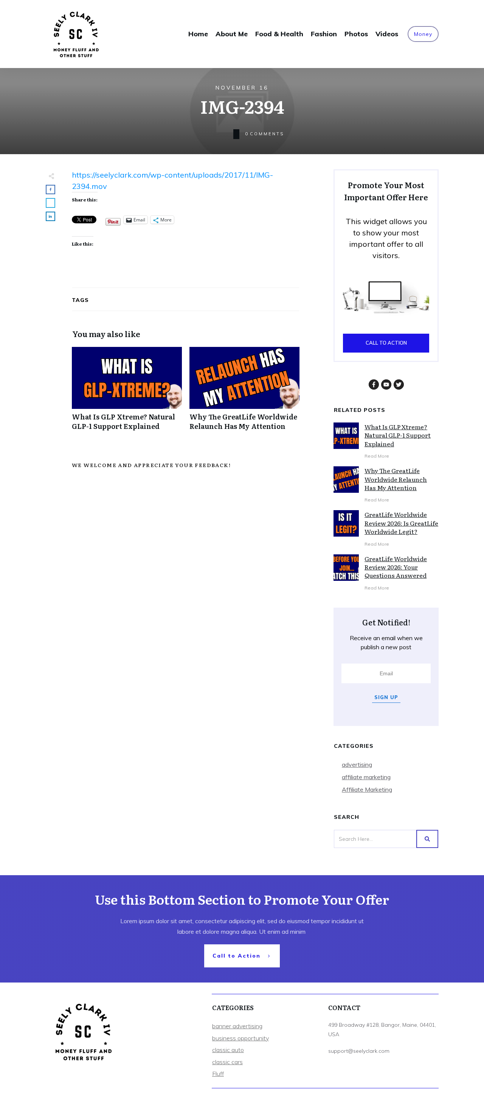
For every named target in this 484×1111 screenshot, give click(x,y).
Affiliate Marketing (367, 789)
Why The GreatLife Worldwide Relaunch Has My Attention (244, 392)
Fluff (218, 1073)
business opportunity (240, 1038)
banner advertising (237, 1026)
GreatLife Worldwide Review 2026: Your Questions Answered (396, 567)
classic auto (228, 1050)
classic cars (227, 1062)
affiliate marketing (366, 777)
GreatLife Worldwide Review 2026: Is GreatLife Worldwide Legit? (401, 523)
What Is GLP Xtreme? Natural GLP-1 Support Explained (127, 392)
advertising (357, 764)
